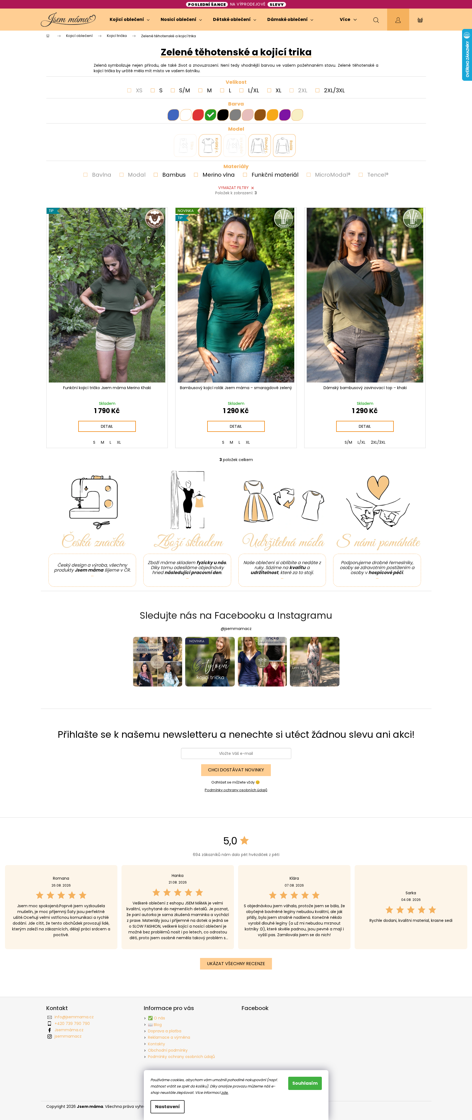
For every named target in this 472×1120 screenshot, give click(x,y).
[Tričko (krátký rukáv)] (204, 140)
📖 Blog (155, 1024)
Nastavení (167, 1106)
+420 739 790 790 (72, 1023)
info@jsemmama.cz (74, 1017)
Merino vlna (219, 174)
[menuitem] (129, 20)
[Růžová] (247, 114)
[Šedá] (235, 114)
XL (278, 90)
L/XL (253, 90)
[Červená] (198, 114)
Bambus (174, 174)
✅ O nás (156, 1018)
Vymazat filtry (233, 187)
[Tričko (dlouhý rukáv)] (254, 140)
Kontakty (156, 1044)
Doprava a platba (164, 1031)
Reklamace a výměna (169, 1037)
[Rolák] (278, 140)
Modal (136, 174)
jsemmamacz (68, 1036)
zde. (224, 1092)
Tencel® (378, 174)
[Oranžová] (272, 114)
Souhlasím (305, 1083)
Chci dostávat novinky (236, 770)
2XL (302, 90)
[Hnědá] (260, 114)
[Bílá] (185, 114)
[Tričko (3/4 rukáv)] (229, 140)
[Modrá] (173, 114)
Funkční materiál (275, 174)
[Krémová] (297, 114)
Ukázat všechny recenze (236, 963)
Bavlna (101, 174)
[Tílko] (179, 140)
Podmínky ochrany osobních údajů (236, 790)
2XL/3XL (334, 90)
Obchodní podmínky (168, 1050)
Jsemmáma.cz (69, 1030)
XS (139, 90)
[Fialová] (284, 114)
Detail (107, 426)
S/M (184, 90)
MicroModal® (332, 174)
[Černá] (222, 114)
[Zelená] (210, 114)
